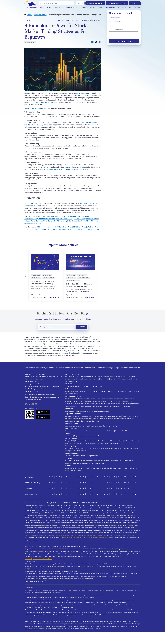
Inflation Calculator (85, 406)
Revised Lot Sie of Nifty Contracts (43, 221)
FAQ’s (76, 436)
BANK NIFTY (84, 391)
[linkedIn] (36, 405)
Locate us (82, 436)
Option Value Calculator (112, 406)
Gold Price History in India (99, 448)
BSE (66, 461)
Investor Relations (104, 461)
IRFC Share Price (73, 229)
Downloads (95, 468)
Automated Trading (111, 443)
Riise (96, 411)
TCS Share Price (31, 229)
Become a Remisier (121, 431)
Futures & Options (103, 441)
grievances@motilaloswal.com (71, 537)
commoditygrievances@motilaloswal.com (38, 559)
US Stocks (124, 376)
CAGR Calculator (86, 401)
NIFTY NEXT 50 (111, 391)
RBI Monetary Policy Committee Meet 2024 (73, 221)
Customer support (93, 436)
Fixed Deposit (104, 379)
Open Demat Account (115, 3)
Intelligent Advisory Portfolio (110, 376)
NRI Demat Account (93, 376)
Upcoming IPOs (70, 376)
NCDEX (78, 461)
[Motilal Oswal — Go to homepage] (31, 5)
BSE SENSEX (75, 391)
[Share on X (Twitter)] (96, 42)
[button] (41, 3)
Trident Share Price (59, 229)
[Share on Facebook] (100, 42)
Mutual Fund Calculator (100, 401)
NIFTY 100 (133, 391)
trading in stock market (85, 95)
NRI (71, 443)
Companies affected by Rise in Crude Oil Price (55, 219)
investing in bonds (43, 125)
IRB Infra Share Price (89, 419)
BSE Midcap (102, 391)
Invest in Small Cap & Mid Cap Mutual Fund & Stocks (55, 216)
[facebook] (26, 405)
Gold (66, 443)
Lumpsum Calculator (72, 401)
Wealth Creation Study (96, 463)
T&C (132, 34)
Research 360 (69, 411)
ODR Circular (117, 468)
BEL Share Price (94, 421)
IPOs (111, 441)
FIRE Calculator (126, 406)
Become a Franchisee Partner (88, 431)
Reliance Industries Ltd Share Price (76, 421)
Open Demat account (32, 108)
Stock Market (79, 441)
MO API (91, 411)
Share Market (69, 386)
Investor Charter (70, 468)
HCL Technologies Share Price (107, 419)
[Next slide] (99, 276)
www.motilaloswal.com (32, 629)
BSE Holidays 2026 (84, 448)
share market (34, 206)
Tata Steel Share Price (88, 416)
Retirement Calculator (125, 399)
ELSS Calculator (120, 404)
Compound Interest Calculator (106, 399)
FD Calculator (80, 399)
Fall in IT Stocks (79, 219)
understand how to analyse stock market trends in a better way (64, 169)
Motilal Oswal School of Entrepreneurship (103, 426)
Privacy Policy (127, 468)
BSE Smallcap (93, 391)
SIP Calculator (70, 399)
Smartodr (103, 468)
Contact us (69, 436)
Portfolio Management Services (88, 379)
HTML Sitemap (76, 471)
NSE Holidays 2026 (71, 448)
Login (79, 3)
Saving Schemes (92, 456)
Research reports (71, 426)
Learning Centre (83, 426)
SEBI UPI (133, 3)
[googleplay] (43, 417)
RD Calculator (90, 399)
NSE (70, 461)
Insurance (73, 381)
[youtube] (33, 405)
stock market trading (86, 203)
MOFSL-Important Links (89, 461)
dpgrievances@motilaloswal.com (97, 537)
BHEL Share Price (44, 229)
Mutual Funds (81, 376)
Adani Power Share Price (90, 229)
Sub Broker (134, 441)
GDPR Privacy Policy (83, 468)
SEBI (73, 461)
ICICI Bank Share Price (45, 227)
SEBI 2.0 (109, 468)
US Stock (127, 441)
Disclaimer (114, 461)
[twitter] (29, 405)
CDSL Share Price (79, 227)
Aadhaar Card (80, 456)
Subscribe (81, 327)
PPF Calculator (109, 404)
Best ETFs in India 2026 (80, 451)
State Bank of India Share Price (107, 416)
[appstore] (43, 412)
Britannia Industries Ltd (125, 419)
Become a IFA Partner (107, 431)
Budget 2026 (69, 441)
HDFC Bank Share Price (63, 227)
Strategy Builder (104, 411)
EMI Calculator (114, 401)
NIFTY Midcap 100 (123, 391)
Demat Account (90, 441)
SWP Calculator (125, 401)
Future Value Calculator (81, 404)
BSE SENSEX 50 (73, 394)
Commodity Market (81, 386)
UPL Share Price (93, 227)
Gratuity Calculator (96, 404)
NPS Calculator (98, 406)
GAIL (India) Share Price (126, 416)
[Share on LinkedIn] (92, 42)
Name (111, 26)
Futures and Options (96, 386)
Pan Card (72, 456)
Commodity (77, 443)
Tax (66, 456)
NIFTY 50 (68, 391)
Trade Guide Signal (82, 411)
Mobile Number (115, 18)
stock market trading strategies (45, 102)
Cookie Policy (123, 461)
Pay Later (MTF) (115, 379)
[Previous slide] (26, 276)
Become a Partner (93, 3)
